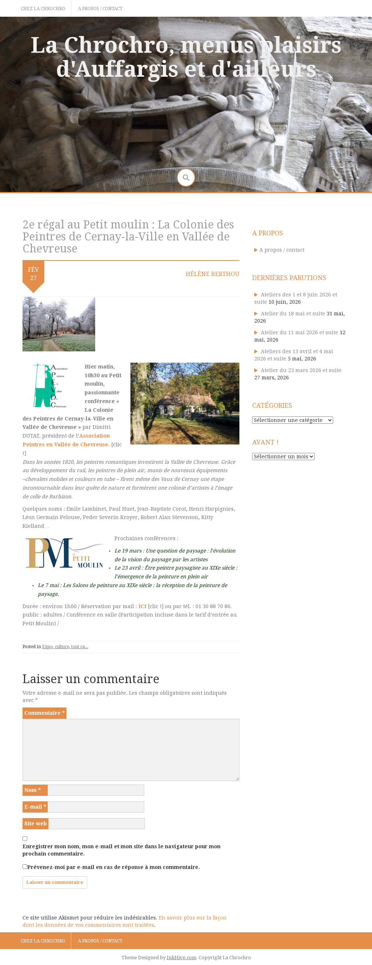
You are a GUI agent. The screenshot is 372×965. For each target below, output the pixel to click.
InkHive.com (181, 957)
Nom (32, 790)
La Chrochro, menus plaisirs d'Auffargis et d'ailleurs (186, 57)
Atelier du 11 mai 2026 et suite (299, 332)
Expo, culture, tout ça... (65, 646)
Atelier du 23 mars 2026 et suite (301, 370)
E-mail (35, 807)
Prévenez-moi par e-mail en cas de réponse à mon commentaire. (113, 867)
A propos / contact (100, 8)
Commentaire (44, 713)
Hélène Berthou (212, 274)
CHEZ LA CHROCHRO (43, 8)
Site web (35, 823)
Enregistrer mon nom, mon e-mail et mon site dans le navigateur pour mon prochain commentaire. (122, 850)
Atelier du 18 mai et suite (293, 313)
